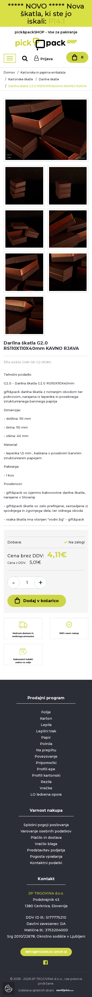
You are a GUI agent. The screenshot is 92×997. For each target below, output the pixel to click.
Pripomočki (46, 763)
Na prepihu (46, 750)
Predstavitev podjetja (46, 850)
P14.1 (56, 21)
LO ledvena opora (46, 794)
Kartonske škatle (20, 79)
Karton (46, 718)
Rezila (46, 782)
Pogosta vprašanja (46, 856)
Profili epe (46, 769)
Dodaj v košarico (41, 600)
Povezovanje (46, 756)
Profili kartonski (46, 775)
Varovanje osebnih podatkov (46, 831)
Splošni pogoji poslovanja (46, 825)
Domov (9, 72)
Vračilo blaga (46, 844)
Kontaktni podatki (46, 863)
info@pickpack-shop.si (46, 952)
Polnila (46, 744)
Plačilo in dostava (46, 837)
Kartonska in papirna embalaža (43, 72)
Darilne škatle (49, 79)
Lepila (46, 725)
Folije (46, 712)
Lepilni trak (46, 731)
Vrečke (46, 788)
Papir (46, 737)
